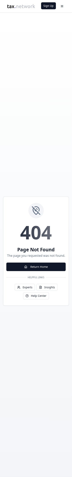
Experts (27, 287)
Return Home (39, 267)
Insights (49, 287)
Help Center (38, 296)
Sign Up (48, 6)
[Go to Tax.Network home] (21, 6)
